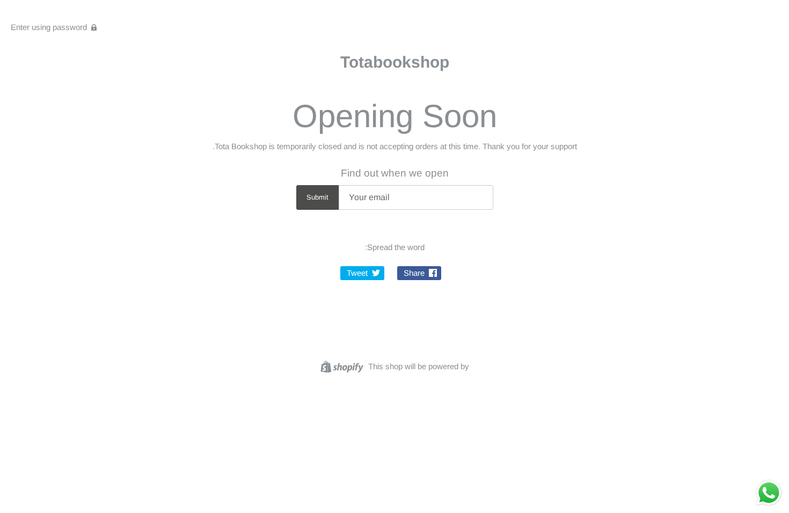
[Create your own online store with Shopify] (343, 365)
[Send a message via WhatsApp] (769, 493)
